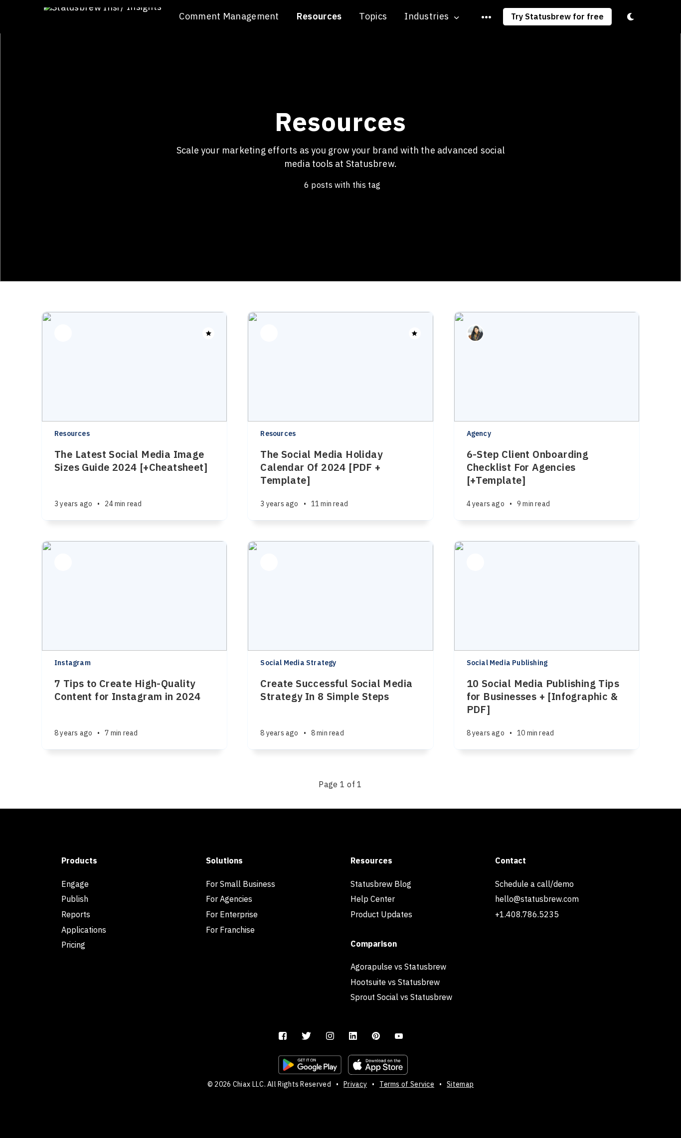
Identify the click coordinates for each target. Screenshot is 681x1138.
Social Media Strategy (298, 662)
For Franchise (230, 930)
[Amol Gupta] (63, 562)
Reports (75, 914)
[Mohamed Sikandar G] (269, 562)
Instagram (72, 662)
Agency (479, 433)
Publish (74, 899)
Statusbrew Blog (380, 884)
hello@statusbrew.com (537, 899)
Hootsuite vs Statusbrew (395, 982)
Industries (426, 16)
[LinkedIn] (353, 1036)
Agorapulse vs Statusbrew (398, 967)
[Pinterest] (376, 1036)
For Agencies (229, 899)
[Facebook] (283, 1036)
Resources (319, 16)
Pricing (73, 945)
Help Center (372, 899)
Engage (75, 884)
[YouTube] (399, 1036)
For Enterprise (232, 914)
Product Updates (381, 914)
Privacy (355, 1084)
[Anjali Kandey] (475, 333)
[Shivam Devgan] (63, 333)
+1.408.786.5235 (527, 914)
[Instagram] (330, 1036)
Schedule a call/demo (534, 884)
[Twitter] (306, 1036)
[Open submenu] (487, 17)
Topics (373, 16)
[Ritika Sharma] (475, 562)
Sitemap (460, 1084)
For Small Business (240, 884)
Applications (83, 930)
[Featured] (208, 333)
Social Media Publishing (507, 662)
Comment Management (229, 16)
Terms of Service (406, 1084)
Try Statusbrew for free (557, 16)
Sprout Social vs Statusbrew (401, 997)
